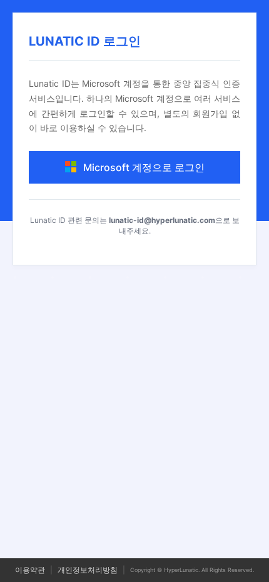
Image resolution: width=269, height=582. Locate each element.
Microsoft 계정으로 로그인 (144, 167)
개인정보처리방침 (88, 570)
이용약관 (30, 570)
